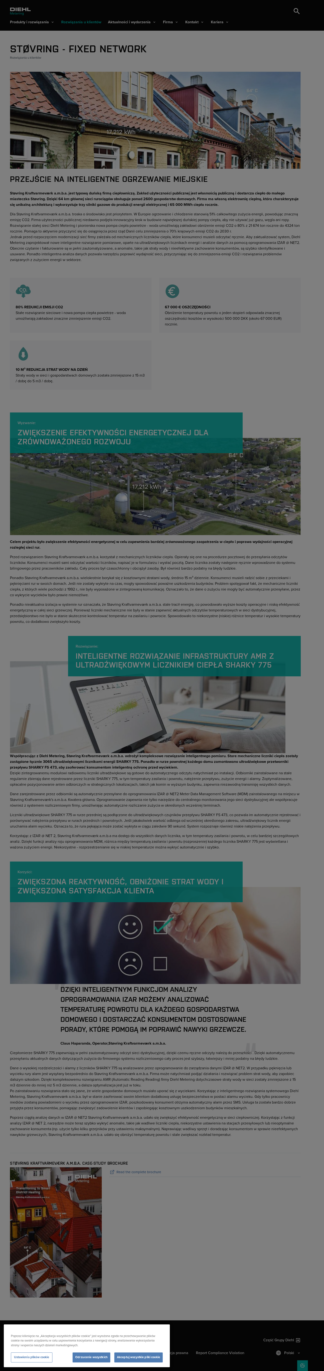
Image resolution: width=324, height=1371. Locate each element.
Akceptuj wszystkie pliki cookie (138, 1357)
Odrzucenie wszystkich (91, 1357)
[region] (87, 1345)
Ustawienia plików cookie (31, 1357)
